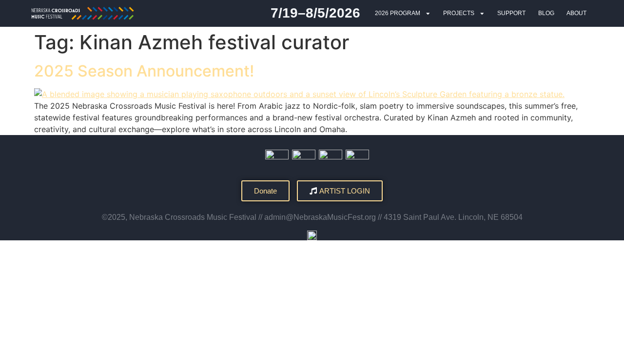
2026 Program (397, 13)
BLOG (546, 13)
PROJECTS (458, 13)
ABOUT (576, 13)
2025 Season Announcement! (144, 70)
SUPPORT (511, 13)
